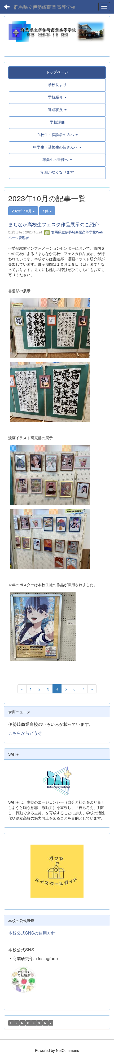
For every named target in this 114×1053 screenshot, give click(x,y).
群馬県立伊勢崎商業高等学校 (45, 6)
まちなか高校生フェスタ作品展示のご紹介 (53, 224)
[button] (57, 97)
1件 (46, 210)
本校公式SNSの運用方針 (31, 933)
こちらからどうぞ (25, 733)
